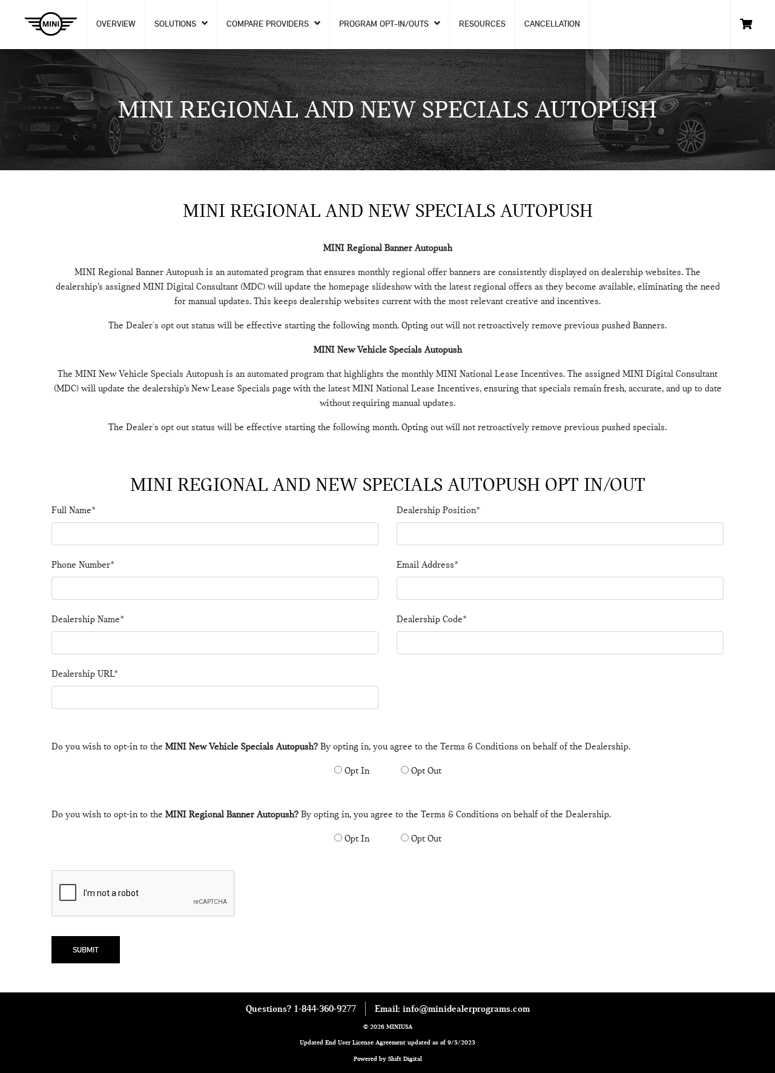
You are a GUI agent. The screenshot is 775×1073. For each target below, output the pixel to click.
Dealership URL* (84, 673)
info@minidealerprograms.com (466, 1008)
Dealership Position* (438, 510)
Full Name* (73, 510)
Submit (86, 949)
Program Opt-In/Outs (385, 23)
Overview (116, 23)
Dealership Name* (87, 619)
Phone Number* (82, 564)
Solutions (176, 23)
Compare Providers (268, 23)
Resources (482, 23)
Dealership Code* (432, 619)
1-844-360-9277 (325, 1008)
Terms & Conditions (479, 746)
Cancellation (552, 23)
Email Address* (427, 564)
